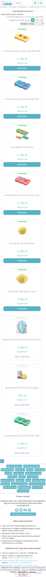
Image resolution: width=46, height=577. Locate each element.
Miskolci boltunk (7, 565)
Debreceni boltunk (8, 560)
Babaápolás (23, 7)
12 (33, 20)
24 (37, 20)
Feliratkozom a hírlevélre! (23, 514)
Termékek (13, 7)
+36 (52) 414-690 (13, 558)
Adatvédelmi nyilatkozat (27, 572)
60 (42, 20)
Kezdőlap (3, 7)
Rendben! (23, 575)
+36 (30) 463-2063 (26, 558)
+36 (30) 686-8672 (26, 563)
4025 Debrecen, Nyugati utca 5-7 (27, 560)
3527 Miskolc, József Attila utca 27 (25, 565)
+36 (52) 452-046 (13, 563)
